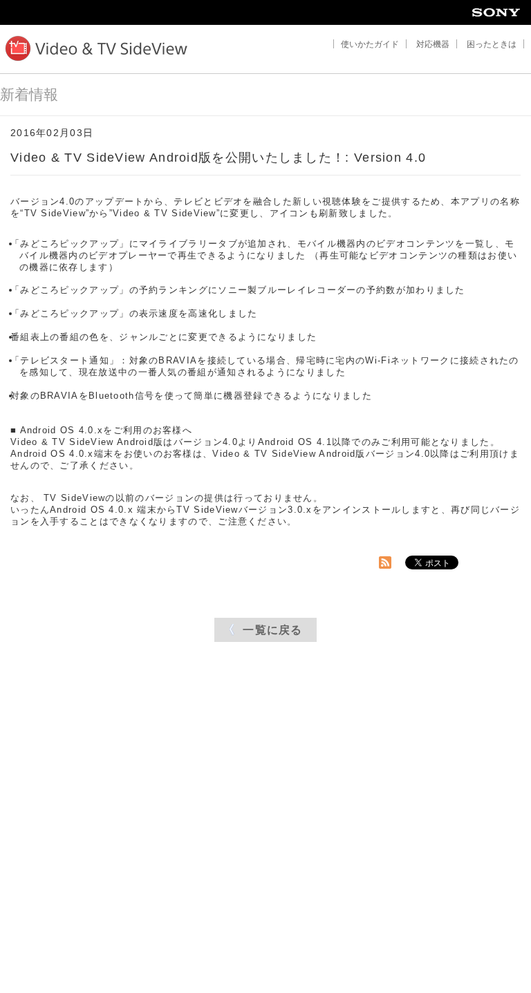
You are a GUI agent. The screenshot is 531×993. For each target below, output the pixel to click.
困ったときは (491, 43)
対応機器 (432, 43)
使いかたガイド (370, 43)
